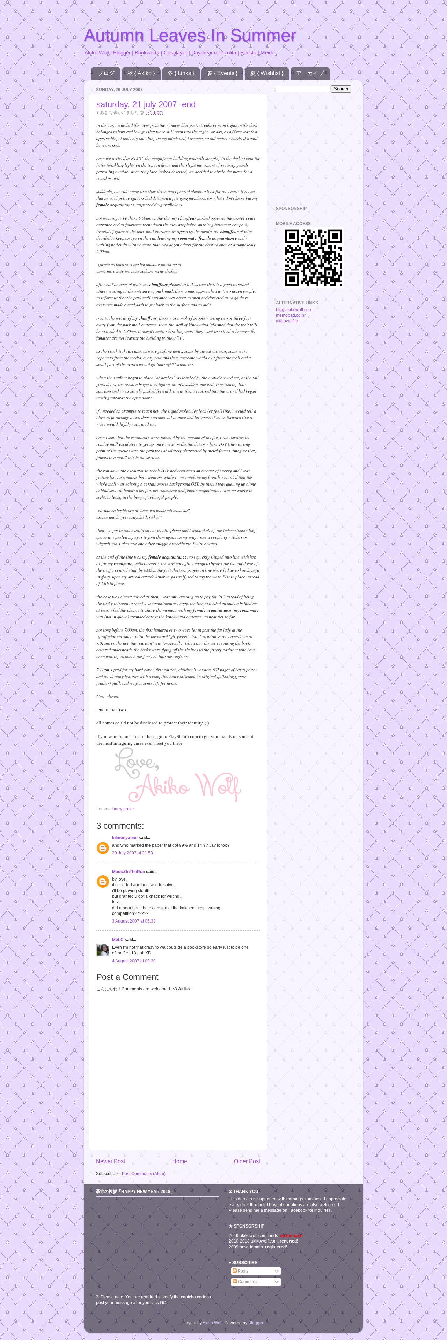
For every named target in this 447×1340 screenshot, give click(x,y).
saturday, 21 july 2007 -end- (147, 104)
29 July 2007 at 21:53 (132, 853)
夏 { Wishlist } (266, 73)
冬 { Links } (181, 73)
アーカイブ (310, 73)
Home (179, 1161)
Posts (242, 1271)
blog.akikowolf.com (294, 309)
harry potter (123, 809)
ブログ (106, 73)
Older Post (247, 1161)
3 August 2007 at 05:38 (134, 921)
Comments (247, 1281)
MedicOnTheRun (128, 871)
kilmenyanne (125, 837)
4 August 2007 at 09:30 (134, 961)
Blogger (255, 1322)
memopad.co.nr (291, 315)
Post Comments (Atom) (144, 1173)
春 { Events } (222, 73)
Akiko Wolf (212, 1322)
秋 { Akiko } (141, 73)
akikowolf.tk (287, 321)
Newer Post (110, 1161)
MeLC (118, 939)
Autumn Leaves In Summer (190, 35)
